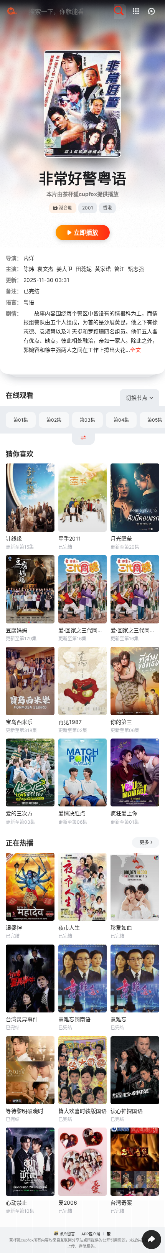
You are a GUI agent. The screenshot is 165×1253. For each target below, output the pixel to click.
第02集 (53, 420)
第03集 (87, 420)
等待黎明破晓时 (24, 1111)
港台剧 (66, 208)
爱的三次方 (19, 813)
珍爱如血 (121, 927)
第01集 (20, 420)
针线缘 (14, 538)
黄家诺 (103, 268)
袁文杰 (45, 268)
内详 (28, 258)
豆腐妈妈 (16, 630)
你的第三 (121, 722)
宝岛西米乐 (19, 722)
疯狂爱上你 (124, 813)
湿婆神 (14, 927)
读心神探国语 (127, 1111)
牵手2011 (69, 538)
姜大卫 (64, 268)
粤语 (28, 302)
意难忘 (119, 1019)
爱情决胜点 (71, 813)
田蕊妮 (84, 268)
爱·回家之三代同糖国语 (82, 630)
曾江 (119, 268)
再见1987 (70, 722)
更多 (144, 842)
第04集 (121, 420)
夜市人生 (69, 927)
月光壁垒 (121, 538)
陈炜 (28, 268)
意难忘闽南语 (74, 1019)
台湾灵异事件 (22, 1019)
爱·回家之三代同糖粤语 (135, 630)
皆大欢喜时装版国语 (82, 1111)
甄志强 (136, 268)
